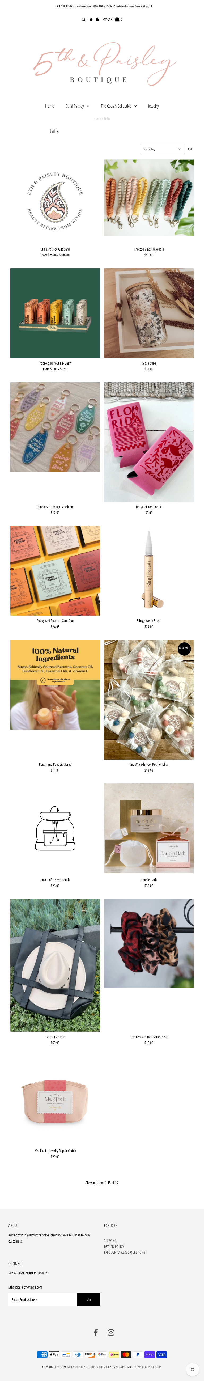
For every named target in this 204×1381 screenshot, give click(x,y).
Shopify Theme (97, 1367)
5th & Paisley (75, 106)
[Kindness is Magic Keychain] (55, 427)
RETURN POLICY (114, 1246)
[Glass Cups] (149, 313)
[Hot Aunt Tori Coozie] (149, 442)
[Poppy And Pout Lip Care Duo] (55, 571)
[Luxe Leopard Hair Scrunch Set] (149, 943)
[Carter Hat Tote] (55, 965)
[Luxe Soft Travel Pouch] (55, 829)
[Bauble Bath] (149, 828)
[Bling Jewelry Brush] (149, 569)
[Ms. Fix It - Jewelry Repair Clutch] (55, 1101)
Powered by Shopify (148, 1367)
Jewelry (153, 106)
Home (49, 106)
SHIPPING (110, 1240)
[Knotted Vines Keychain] (149, 197)
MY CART (112, 19)
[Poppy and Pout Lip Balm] (55, 313)
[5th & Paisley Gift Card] (55, 201)
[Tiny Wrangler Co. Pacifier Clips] (149, 699)
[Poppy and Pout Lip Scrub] (55, 685)
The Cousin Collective (116, 106)
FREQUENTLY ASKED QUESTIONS (124, 1252)
